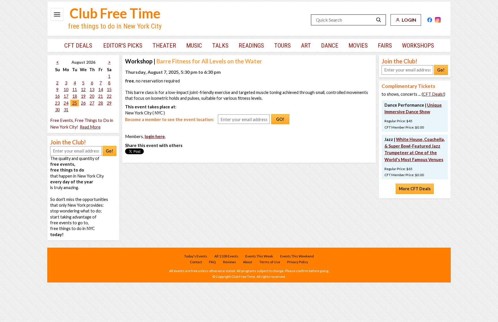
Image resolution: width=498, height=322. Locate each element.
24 (66, 103)
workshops (418, 45)
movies (358, 45)
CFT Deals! (433, 94)
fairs (385, 45)
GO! (280, 119)
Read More (90, 127)
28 (100, 103)
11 (74, 89)
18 (74, 96)
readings (251, 45)
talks (220, 45)
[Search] (378, 20)
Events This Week (259, 256)
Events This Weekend (297, 256)
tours (282, 45)
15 (109, 89)
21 (100, 96)
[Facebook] (430, 20)
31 (66, 109)
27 (92, 103)
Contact (196, 262)
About (247, 262)
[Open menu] (57, 14)
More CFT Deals (415, 188)
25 (74, 103)
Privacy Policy (297, 262)
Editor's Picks (122, 45)
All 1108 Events (226, 256)
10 (66, 89)
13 (92, 89)
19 (83, 96)
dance (329, 45)
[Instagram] (438, 20)
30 (57, 109)
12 (83, 89)
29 (109, 103)
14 (100, 89)
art (306, 45)
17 (66, 96)
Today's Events (195, 256)
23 (57, 103)
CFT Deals (78, 45)
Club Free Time (115, 13)
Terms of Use (269, 262)
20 (92, 96)
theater (164, 45)
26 (83, 103)
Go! (109, 150)
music (194, 45)
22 (109, 96)
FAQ (212, 262)
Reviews (229, 262)
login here (155, 136)
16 (57, 96)
